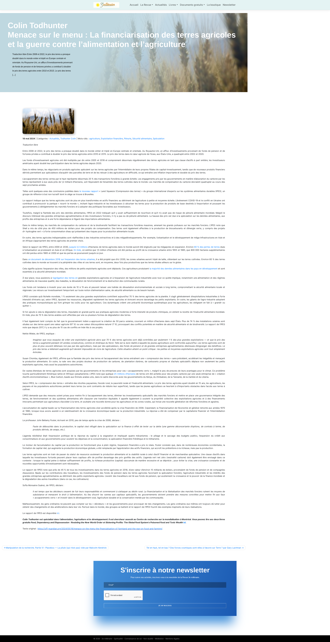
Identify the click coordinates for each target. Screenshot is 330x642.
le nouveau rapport (88, 191)
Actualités (161, 4)
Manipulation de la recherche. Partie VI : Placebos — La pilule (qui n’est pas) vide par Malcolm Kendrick (56, 547)
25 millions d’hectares (124, 374)
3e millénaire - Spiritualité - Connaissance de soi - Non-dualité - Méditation (133, 639)
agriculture (94, 138)
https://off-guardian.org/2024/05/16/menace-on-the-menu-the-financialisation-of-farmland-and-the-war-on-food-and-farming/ (100, 528)
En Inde (77, 250)
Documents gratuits (191, 4)
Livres (172, 4)
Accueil (134, 4)
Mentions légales (172, 639)
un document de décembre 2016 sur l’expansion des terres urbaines (61, 259)
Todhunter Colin (68, 138)
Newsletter (229, 4)
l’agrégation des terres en (65, 278)
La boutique (214, 4)
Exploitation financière (112, 138)
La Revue (145, 4)
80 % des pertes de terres (207, 247)
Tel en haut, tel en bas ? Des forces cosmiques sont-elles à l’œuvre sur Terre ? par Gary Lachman (193, 547)
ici (58, 513)
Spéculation (158, 138)
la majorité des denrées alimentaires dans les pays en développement (183, 268)
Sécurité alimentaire (142, 138)
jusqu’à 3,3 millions (78, 247)
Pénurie (127, 138)
